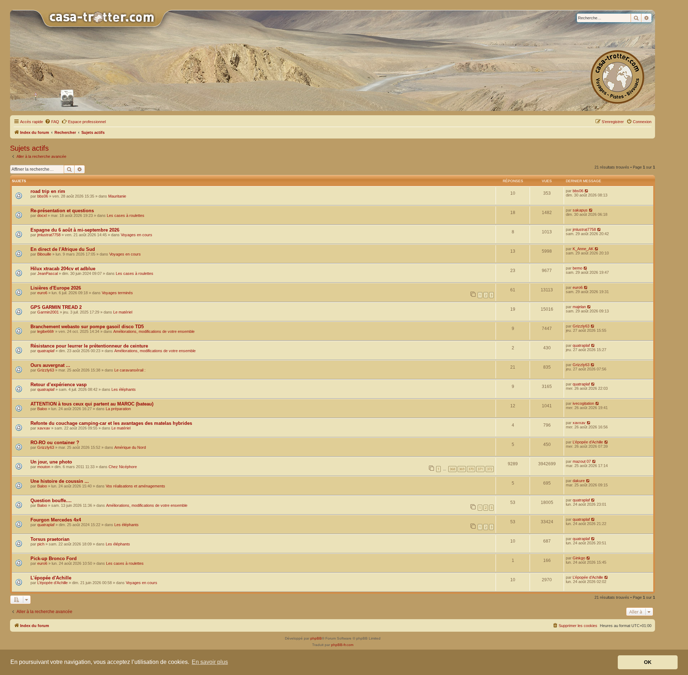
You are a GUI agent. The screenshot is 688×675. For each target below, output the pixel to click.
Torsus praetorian (50, 539)
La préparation (118, 409)
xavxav (43, 428)
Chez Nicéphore (123, 467)
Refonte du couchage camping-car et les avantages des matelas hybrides (111, 423)
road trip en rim (47, 191)
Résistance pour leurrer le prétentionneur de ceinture (89, 346)
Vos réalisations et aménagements (135, 486)
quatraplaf (45, 351)
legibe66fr (45, 331)
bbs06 (42, 196)
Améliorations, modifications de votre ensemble (154, 331)
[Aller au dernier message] (586, 191)
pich (40, 544)
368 (452, 469)
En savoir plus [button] (210, 662)
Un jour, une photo (51, 462)
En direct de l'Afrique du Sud (62, 249)
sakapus (580, 210)
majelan (579, 307)
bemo (577, 268)
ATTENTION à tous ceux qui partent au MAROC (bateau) (91, 404)
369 (461, 469)
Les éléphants (123, 389)
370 (471, 469)
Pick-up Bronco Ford (53, 558)
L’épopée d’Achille (588, 442)
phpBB (316, 638)
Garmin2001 (48, 312)
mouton (43, 467)
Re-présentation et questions (62, 210)
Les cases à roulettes (125, 215)
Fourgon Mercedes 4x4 (55, 520)
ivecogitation (583, 403)
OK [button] (647, 662)
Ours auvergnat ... (50, 365)
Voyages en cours (136, 235)
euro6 (42, 293)
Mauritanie (117, 196)
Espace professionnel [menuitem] (87, 122)
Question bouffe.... (51, 500)
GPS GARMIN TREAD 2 (56, 307)
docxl (42, 215)
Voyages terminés (117, 293)
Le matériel (122, 312)
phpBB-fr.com (342, 645)
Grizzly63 (581, 326)
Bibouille (44, 254)
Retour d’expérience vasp (58, 384)
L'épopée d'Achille (50, 578)
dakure (579, 481)
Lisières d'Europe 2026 (55, 288)
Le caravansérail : (129, 370)
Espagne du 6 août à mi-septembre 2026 (74, 230)
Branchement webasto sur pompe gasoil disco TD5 (87, 326)
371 (480, 469)
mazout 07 (582, 461)
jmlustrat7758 (49, 235)
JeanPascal (47, 273)
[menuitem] (52, 121)
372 (489, 469)
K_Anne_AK (583, 249)
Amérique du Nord (130, 447)
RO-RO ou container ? (54, 442)
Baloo (42, 409)
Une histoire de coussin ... (59, 481)
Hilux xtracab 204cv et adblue (62, 268)
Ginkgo (579, 558)
